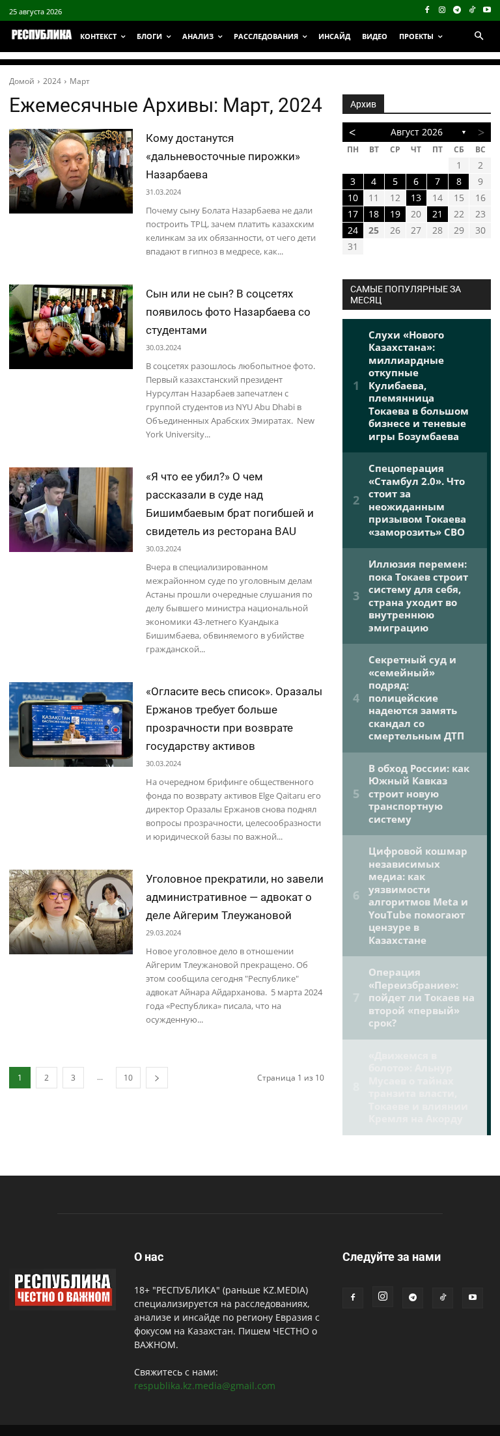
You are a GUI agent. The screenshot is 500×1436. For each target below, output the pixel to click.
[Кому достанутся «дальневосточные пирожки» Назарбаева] (71, 171)
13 (416, 197)
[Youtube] (486, 10)
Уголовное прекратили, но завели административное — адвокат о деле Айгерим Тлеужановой (235, 897)
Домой (22, 81)
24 (353, 230)
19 (395, 214)
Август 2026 (417, 132)
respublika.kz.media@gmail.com (204, 1385)
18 (373, 214)
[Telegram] (457, 10)
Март (80, 81)
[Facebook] (427, 10)
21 (437, 214)
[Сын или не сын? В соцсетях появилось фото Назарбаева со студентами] (71, 326)
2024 (52, 81)
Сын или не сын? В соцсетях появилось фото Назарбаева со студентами (228, 312)
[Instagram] (442, 10)
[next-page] (157, 1077)
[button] (478, 36)
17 (353, 214)
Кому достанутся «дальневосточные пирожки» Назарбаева (223, 156)
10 (128, 1077)
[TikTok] (471, 10)
